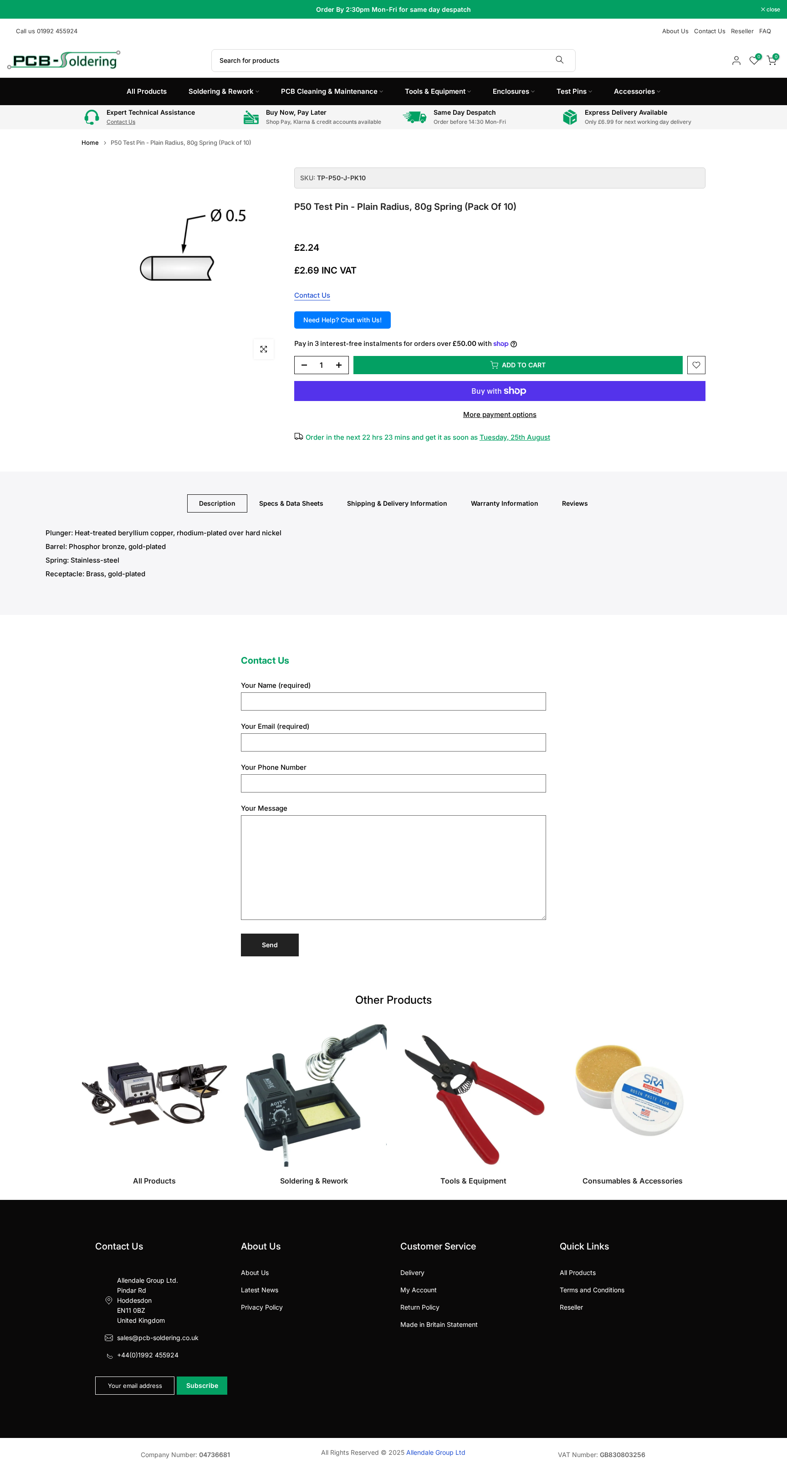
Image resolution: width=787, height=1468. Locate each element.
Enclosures (511, 91)
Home (90, 143)
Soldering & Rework (221, 91)
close (18, 9)
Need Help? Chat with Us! (342, 320)
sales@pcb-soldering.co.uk (158, 1337)
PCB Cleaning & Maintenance (329, 91)
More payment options (500, 414)
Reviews (575, 503)
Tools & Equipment (435, 91)
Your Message (264, 808)
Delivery (412, 1272)
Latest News (259, 1290)
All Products (147, 91)
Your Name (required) (276, 685)
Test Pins (572, 91)
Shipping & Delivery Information (397, 503)
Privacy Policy (262, 1307)
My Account (418, 1290)
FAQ (765, 31)
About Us (675, 31)
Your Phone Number (274, 767)
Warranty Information (504, 503)
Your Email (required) (275, 726)
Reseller (742, 31)
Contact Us (710, 31)
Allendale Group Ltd (435, 1452)
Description (217, 503)
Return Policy (419, 1307)
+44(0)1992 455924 (148, 1355)
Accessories (634, 91)
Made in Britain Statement (439, 1324)
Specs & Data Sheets (291, 503)
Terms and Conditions (592, 1290)
